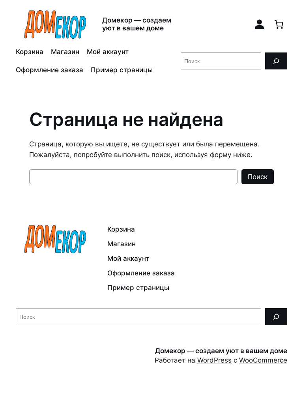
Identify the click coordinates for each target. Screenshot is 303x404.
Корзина (29, 52)
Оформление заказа (49, 70)
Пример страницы (122, 70)
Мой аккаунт (108, 52)
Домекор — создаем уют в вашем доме (136, 24)
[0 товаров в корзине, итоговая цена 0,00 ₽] (279, 24)
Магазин (65, 52)
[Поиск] (276, 60)
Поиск (257, 177)
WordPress (214, 360)
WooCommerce (263, 360)
